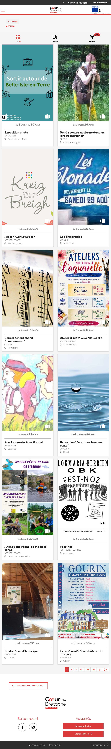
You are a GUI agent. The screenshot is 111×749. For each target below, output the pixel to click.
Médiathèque (100, 2)
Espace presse (98, 744)
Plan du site (54, 744)
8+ (81, 669)
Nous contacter (83, 726)
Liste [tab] (18, 41)
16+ (87, 669)
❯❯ (105, 669)
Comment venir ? (83, 733)
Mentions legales (37, 744)
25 (93, 669)
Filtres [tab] (92, 41)
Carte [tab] (55, 41)
